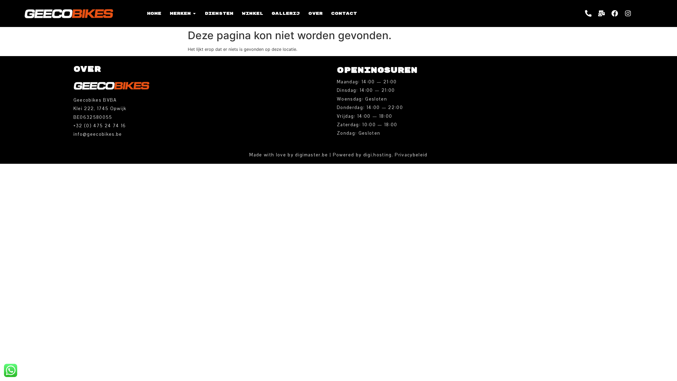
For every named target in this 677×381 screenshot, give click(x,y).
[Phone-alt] (588, 13)
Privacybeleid (411, 155)
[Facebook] (614, 13)
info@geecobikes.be (98, 134)
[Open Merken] (194, 13)
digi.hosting (377, 155)
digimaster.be (311, 155)
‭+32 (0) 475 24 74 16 (100, 126)
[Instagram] (628, 13)
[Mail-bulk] (601, 13)
